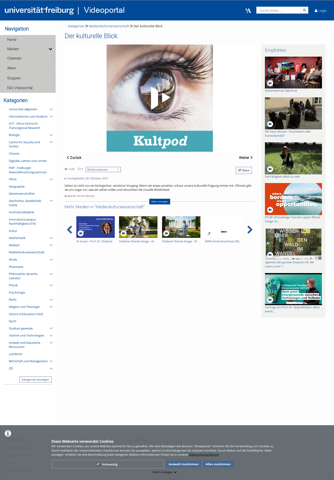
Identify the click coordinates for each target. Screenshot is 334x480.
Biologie (14, 135)
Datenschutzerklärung (204, 454)
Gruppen (13, 78)
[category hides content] (49, 109)
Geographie (17, 186)
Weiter (244, 157)
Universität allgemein (23, 109)
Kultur (13, 231)
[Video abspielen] (159, 98)
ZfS (11, 368)
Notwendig (109, 464)
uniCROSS (15, 354)
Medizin (14, 245)
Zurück (75, 157)
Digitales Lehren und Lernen (28, 161)
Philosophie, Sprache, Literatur (23, 276)
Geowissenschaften (22, 193)
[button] (28, 40)
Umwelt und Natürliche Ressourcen (24, 345)
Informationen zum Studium (28, 116)
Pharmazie (16, 267)
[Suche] (305, 10)
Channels (14, 58)
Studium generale (21, 328)
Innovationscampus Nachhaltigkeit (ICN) (22, 221)
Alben (11, 68)
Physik (13, 285)
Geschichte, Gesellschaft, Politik (25, 203)
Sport (12, 321)
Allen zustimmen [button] (218, 464)
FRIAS (13, 179)
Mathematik (17, 238)
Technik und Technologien (26, 335)
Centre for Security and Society (24, 144)
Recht (13, 299)
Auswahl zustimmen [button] (184, 464)
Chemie (14, 153)
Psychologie (17, 292)
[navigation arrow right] (250, 229)
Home (12, 40)
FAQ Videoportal (19, 88)
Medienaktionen (97, 169)
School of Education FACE (26, 314)
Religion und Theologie (24, 307)
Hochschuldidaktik (21, 212)
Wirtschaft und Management (28, 361)
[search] (278, 10)
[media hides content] (50, 49)
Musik (13, 259)
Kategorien (76, 26)
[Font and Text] (248, 11)
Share (245, 170)
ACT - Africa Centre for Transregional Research (24, 125)
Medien (13, 49)
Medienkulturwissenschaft (27, 252)
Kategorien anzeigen (35, 379)
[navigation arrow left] (69, 229)
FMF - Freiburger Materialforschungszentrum (28, 170)
